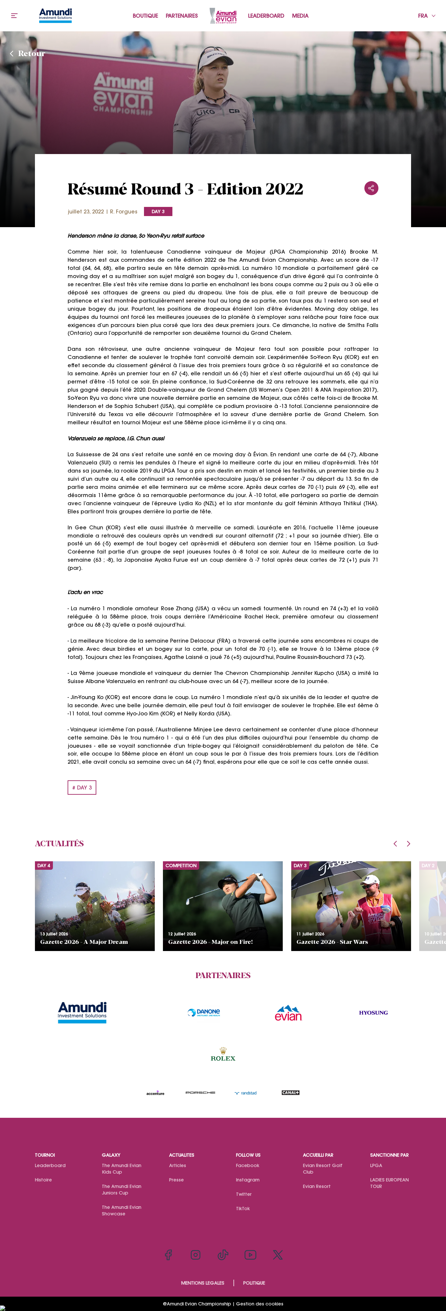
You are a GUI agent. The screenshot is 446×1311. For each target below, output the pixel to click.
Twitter (244, 1194)
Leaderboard (50, 1165)
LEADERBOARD (266, 15)
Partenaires (182, 15)
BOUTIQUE (145, 15)
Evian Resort (317, 1186)
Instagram (248, 1180)
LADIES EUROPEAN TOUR (389, 1183)
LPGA (376, 1165)
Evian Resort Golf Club (322, 1169)
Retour (31, 53)
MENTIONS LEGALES (202, 1283)
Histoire (43, 1180)
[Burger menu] (14, 15)
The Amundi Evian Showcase (121, 1210)
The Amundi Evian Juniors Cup (121, 1189)
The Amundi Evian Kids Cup (121, 1169)
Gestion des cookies (259, 1304)
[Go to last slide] (395, 843)
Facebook (247, 1165)
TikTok (243, 1208)
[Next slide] (408, 843)
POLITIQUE (254, 1283)
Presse (176, 1180)
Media (300, 15)
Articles (177, 1165)
